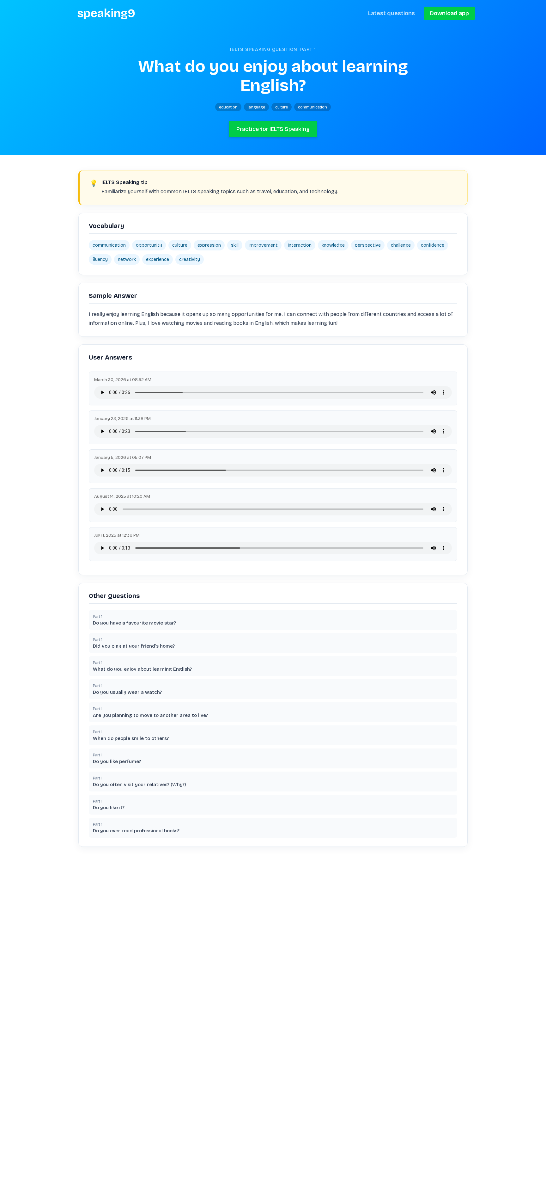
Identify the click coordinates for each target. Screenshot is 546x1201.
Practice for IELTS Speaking (273, 129)
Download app (449, 13)
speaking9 (106, 13)
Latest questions (391, 13)
